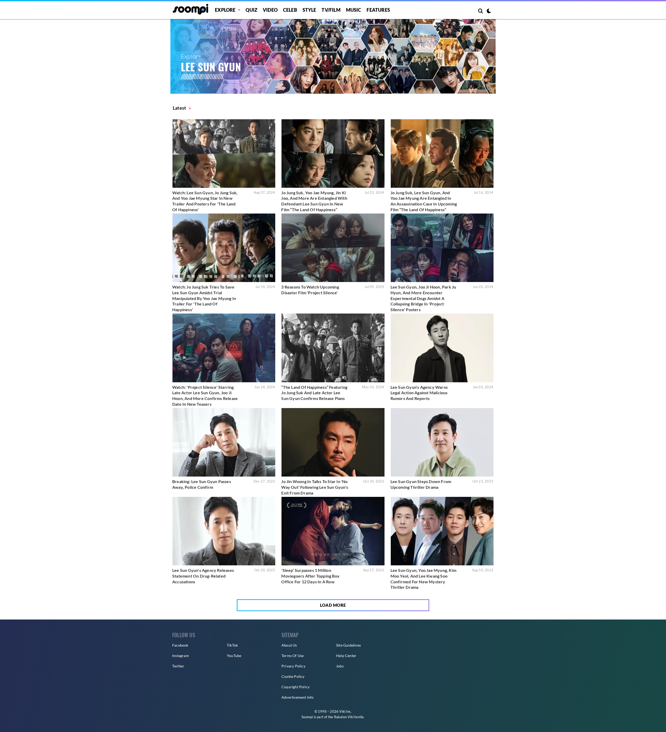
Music (353, 10)
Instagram (180, 655)
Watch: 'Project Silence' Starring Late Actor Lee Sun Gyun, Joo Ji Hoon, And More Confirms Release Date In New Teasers (205, 395)
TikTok (232, 645)
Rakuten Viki (344, 717)
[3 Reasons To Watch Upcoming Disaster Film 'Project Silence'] (332, 248)
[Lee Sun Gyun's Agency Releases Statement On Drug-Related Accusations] (223, 531)
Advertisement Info (297, 697)
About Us (289, 645)
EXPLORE (225, 10)
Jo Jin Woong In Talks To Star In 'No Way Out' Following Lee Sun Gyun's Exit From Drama (314, 487)
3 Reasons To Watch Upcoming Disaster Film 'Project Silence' (310, 289)
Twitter (178, 666)
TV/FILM (331, 10)
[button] (182, 108)
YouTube (234, 655)
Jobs (340, 666)
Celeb (290, 10)
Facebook (180, 645)
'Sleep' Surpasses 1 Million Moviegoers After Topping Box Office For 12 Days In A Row (310, 576)
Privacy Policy (293, 666)
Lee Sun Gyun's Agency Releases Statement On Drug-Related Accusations (203, 576)
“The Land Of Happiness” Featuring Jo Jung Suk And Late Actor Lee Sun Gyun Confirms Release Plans (314, 393)
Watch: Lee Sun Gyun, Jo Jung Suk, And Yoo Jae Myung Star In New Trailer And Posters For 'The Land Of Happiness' (205, 201)
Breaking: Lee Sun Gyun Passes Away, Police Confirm (201, 484)
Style (309, 10)
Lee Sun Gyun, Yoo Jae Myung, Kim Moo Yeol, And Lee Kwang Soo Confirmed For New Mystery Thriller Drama (423, 579)
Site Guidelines (348, 645)
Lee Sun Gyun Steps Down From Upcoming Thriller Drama (420, 484)
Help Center (346, 655)
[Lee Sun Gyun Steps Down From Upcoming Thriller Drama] (442, 442)
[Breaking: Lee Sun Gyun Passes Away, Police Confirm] (223, 442)
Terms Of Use (292, 655)
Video (270, 10)
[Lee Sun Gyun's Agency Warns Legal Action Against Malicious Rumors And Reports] (442, 348)
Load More (333, 605)
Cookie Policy (293, 676)
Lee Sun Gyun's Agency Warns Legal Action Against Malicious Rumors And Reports (419, 393)
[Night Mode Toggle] (488, 11)
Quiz (251, 10)
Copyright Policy (295, 687)
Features (378, 10)
